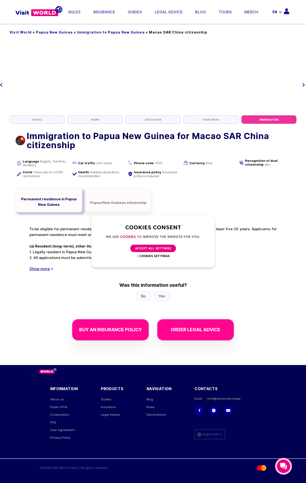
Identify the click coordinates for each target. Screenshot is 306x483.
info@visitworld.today (223, 398)
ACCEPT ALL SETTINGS (153, 248)
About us (57, 399)
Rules (74, 12)
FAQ (53, 422)
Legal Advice (169, 12)
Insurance (104, 12)
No (143, 296)
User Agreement (62, 430)
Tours (225, 12)
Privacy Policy (60, 437)
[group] (37, 119)
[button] (1, 85)
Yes (161, 296)
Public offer (59, 407)
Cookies (128, 237)
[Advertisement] (153, 79)
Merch (251, 12)
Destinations (156, 414)
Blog (200, 12)
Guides (135, 12)
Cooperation (59, 414)
